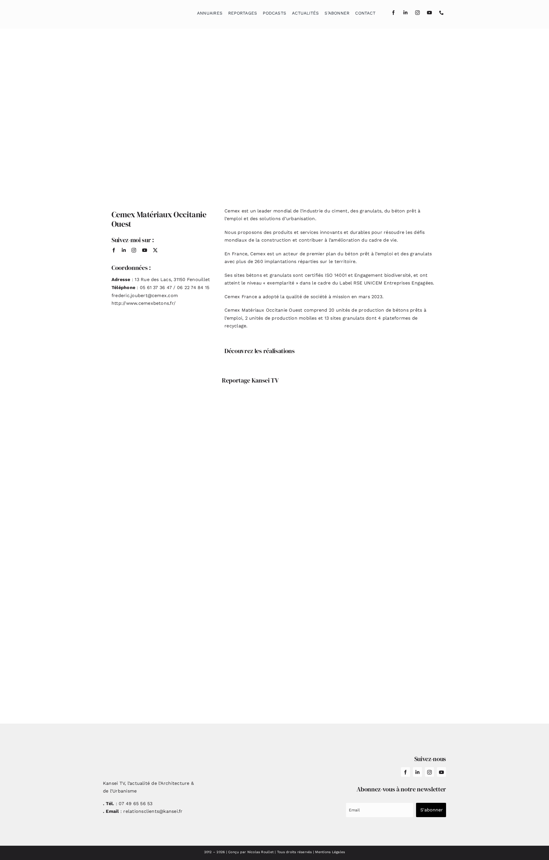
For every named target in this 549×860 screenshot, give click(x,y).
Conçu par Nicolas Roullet (251, 852)
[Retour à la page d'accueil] (132, 11)
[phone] (441, 12)
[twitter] (155, 250)
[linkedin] (405, 12)
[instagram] (417, 12)
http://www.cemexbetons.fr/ (144, 303)
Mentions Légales (330, 852)
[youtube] (429, 12)
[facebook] (393, 12)
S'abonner (431, 810)
